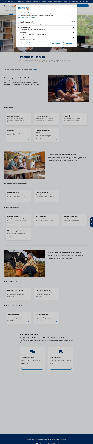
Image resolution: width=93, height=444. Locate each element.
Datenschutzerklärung (23, 17)
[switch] (74, 27)
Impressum (33, 17)
